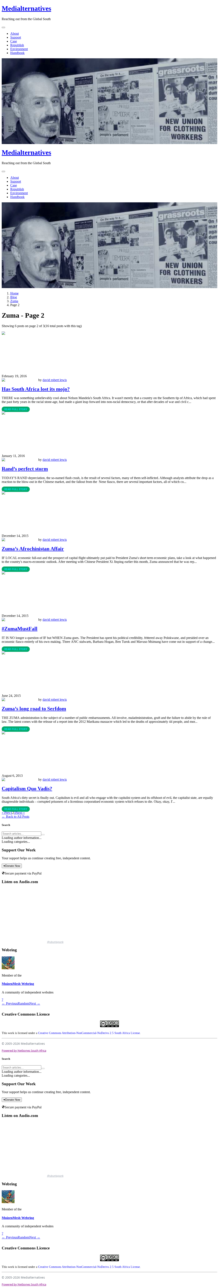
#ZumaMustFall (19, 628)
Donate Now (11, 865)
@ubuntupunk (55, 942)
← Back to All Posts (15, 816)
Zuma (14, 301)
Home (14, 293)
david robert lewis (55, 380)
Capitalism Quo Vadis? (27, 788)
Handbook (17, 53)
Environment (19, 49)
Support (15, 37)
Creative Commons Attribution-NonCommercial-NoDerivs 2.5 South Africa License (89, 1033)
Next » (20, 813)
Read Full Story (15, 409)
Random (23, 1003)
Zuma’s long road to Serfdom (34, 708)
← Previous (10, 1003)
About (14, 33)
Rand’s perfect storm (25, 469)
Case (13, 41)
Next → (34, 1003)
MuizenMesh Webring (18, 984)
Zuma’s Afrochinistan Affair (33, 549)
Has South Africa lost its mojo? (36, 389)
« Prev (6, 813)
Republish (17, 45)
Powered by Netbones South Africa (24, 1050)
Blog (13, 297)
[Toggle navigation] (3, 27)
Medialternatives (26, 8)
